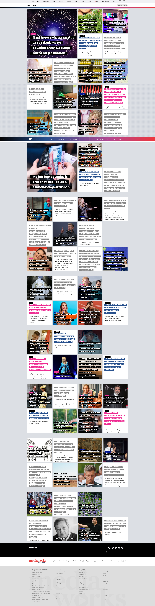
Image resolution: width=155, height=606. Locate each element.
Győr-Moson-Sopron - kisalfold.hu (41, 585)
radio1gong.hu (106, 598)
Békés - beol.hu (36, 576)
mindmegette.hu (83, 584)
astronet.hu (82, 572)
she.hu (104, 575)
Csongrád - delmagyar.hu (38, 580)
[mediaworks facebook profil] (120, 561)
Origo (32, 1)
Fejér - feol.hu (35, 584)
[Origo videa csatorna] (119, 548)
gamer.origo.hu (83, 578)
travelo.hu (81, 585)
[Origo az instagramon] (116, 548)
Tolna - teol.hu (36, 601)
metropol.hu (106, 571)
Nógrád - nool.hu (36, 595)
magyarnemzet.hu (60, 582)
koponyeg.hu (106, 585)
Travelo (76, 1)
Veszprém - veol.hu (61, 571)
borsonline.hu (82, 601)
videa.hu (105, 587)
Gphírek (84, 1)
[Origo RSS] (122, 548)
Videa (53, 1)
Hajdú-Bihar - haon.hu (38, 587)
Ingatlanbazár (105, 1)
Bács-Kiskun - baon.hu (38, 572)
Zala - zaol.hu (59, 573)
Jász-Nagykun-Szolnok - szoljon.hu (41, 591)
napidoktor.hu (82, 582)
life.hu (104, 573)
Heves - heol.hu (36, 589)
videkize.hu (82, 591)
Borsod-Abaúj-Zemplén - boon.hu (40, 578)
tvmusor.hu (82, 593)
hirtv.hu (57, 585)
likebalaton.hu (82, 580)
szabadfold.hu (59, 584)
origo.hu (58, 587)
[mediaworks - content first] (37, 561)
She (90, 1)
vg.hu (57, 596)
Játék (114, 1)
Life (38, 1)
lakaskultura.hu (83, 576)
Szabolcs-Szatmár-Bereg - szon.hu (41, 599)
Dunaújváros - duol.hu (38, 582)
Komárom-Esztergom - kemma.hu (41, 593)
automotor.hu (82, 574)
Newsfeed (61, 1)
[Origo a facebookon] (109, 548)
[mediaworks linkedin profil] (124, 561)
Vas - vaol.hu (59, 569)
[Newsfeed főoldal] (33, 548)
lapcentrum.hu (106, 589)
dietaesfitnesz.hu (83, 587)
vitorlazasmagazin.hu (84, 589)
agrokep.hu (59, 598)
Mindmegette (46, 1)
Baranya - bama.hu (37, 574)
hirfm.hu (105, 600)
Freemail (69, 1)
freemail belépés (122, 5)
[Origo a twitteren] (113, 548)
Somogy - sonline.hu (37, 597)
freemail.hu (105, 584)
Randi (97, 1)
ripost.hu (105, 569)
